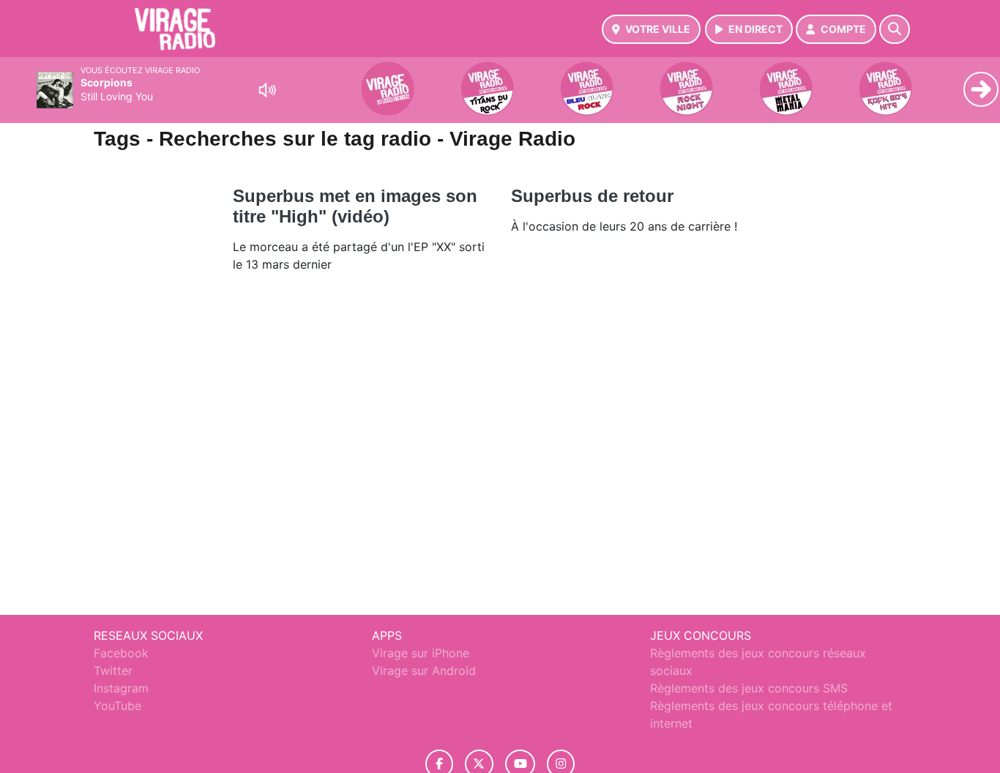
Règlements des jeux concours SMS (749, 688)
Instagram (121, 688)
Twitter (113, 670)
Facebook (121, 653)
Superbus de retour (592, 196)
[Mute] (267, 90)
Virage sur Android (424, 670)
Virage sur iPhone (420, 653)
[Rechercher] (894, 29)
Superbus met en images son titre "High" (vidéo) (355, 206)
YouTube (117, 705)
